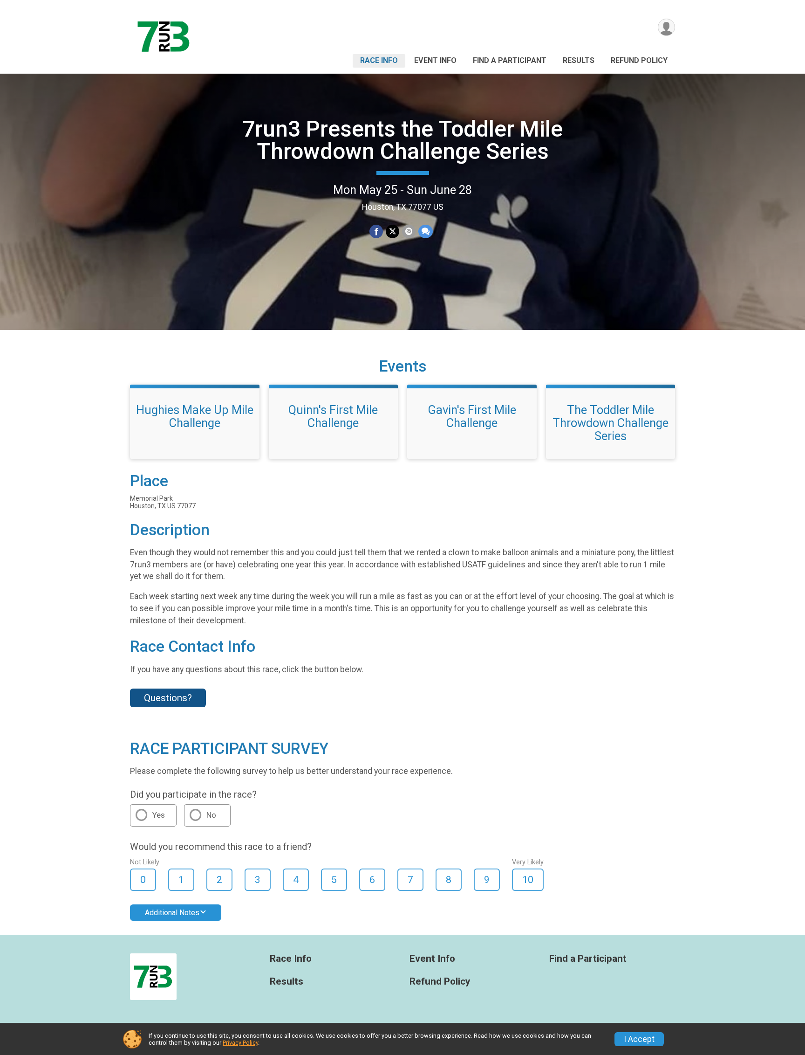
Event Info (435, 60)
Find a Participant (509, 60)
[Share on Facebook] (376, 231)
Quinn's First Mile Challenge (333, 416)
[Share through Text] (425, 231)
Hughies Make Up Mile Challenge (194, 416)
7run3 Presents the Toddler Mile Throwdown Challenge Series (402, 140)
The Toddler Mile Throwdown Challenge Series (611, 423)
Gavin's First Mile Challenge (472, 416)
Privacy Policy (240, 1042)
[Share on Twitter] (392, 231)
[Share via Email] (409, 231)
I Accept (639, 1039)
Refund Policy (639, 60)
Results (578, 60)
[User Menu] (666, 27)
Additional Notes (172, 912)
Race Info (379, 60)
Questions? (168, 697)
